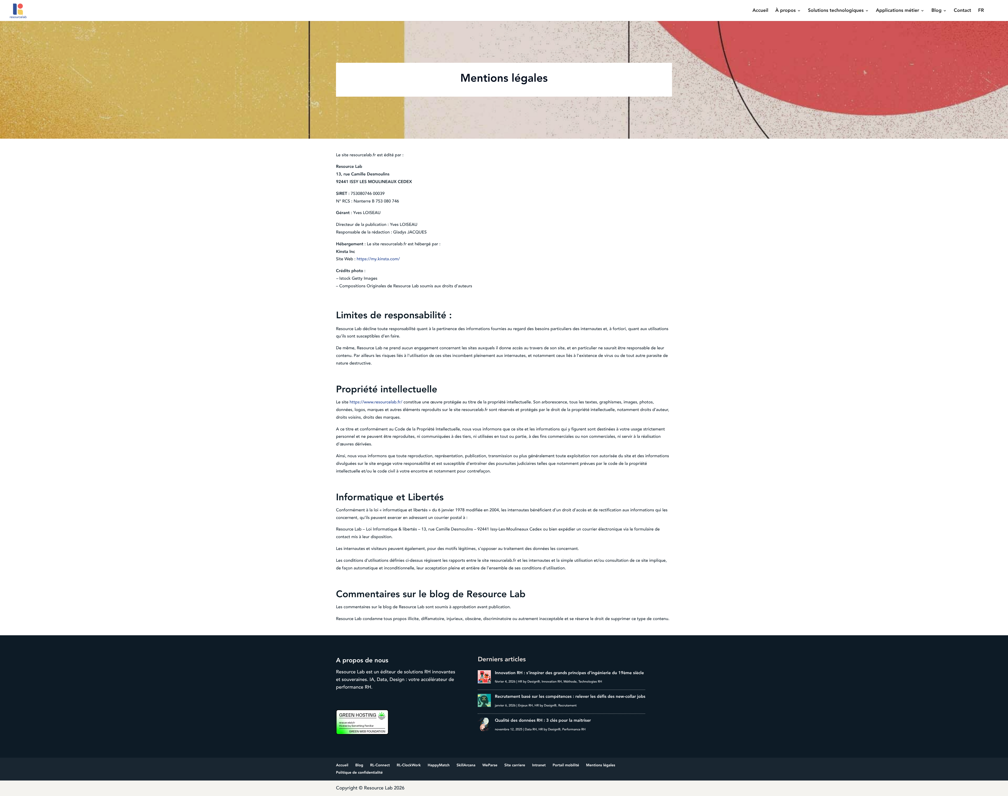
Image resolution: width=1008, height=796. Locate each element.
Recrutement (567, 705)
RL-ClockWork (409, 765)
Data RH (531, 729)
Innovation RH (552, 682)
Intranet (539, 765)
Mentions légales (600, 765)
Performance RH (574, 729)
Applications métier (897, 11)
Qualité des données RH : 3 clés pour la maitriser (543, 720)
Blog (936, 11)
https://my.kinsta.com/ (378, 259)
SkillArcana (465, 765)
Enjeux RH (525, 705)
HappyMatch (439, 765)
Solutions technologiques (836, 11)
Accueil (760, 11)
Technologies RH (590, 682)
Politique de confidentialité (359, 773)
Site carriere (514, 765)
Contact (962, 11)
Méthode (570, 682)
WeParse (489, 765)
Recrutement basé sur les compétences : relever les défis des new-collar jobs (570, 696)
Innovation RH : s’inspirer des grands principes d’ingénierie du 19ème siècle (569, 672)
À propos (785, 11)
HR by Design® (529, 682)
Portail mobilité (566, 765)
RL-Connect (380, 765)
